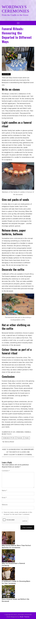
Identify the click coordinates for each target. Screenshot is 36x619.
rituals (27, 438)
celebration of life (9, 438)
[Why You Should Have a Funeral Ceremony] (8, 555)
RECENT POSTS (6, 434)
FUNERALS (28, 432)
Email (4, 497)
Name (4, 490)
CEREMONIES (20, 432)
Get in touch (6, 424)
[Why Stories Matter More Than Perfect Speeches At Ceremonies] (8, 537)
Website (5, 504)
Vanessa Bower (9, 441)
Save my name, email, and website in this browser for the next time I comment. (18, 513)
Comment (6, 471)
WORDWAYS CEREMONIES (15, 9)
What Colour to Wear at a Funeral (18, 454)
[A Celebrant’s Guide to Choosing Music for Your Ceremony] (8, 573)
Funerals (19, 438)
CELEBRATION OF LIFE (8, 432)
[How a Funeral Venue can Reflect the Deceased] (8, 591)
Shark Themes (24, 617)
